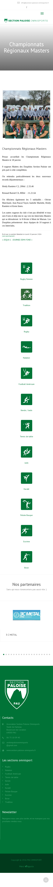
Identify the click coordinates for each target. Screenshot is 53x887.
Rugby (7, 766)
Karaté (8, 788)
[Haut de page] (46, 880)
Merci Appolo (26, 866)
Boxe (7, 798)
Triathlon (9, 802)
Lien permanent (8, 236)
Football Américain (13, 773)
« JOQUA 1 (6, 239)
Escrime (8, 795)
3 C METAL (11, 635)
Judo (7, 784)
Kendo (7, 781)
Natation (8, 770)
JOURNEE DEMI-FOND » (22, 239)
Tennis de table (11, 777)
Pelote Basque (11, 791)
